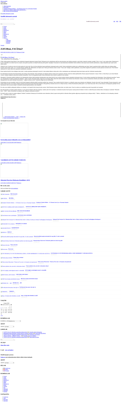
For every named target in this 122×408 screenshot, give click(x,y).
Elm (7, 39)
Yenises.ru (19, 52)
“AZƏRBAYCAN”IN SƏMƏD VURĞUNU (13, 160)
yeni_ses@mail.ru (9, 350)
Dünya (4, 31)
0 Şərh (22, 52)
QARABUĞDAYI (15, 227)
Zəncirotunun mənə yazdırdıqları (25, 215)
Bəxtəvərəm (10, 249)
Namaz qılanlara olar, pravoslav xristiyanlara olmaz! (37, 266)
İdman (4, 35)
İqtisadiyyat (6, 30)
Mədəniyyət (6, 34)
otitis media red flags (34, 337)
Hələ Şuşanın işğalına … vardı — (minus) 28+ (14, 116)
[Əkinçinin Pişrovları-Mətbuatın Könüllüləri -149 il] (14, 177)
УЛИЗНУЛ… (12, 291)
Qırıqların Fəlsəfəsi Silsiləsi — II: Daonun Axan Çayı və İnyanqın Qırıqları (20, 8)
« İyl (2, 315)
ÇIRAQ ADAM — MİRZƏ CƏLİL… (12, 335)
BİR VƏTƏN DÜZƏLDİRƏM (10, 11)
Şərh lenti (5, 400)
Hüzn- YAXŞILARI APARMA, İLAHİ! (29, 295)
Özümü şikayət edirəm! (18, 257)
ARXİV (2, 362)
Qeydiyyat (5, 397)
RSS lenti (5, 399)
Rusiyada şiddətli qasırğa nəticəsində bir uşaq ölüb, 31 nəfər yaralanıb (49, 236)
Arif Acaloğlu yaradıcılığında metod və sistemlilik (35, 270)
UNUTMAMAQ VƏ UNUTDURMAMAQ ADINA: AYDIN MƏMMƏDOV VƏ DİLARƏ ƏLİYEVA (71, 253)
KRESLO (9, 232)
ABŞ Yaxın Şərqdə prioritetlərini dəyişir (29, 278)
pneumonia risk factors (35, 334)
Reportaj (8, 43)
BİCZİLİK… (6, 7)
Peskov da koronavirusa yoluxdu (11, 118)
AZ (114, 21)
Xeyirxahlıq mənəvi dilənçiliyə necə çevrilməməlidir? (16, 139)
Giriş (4, 398)
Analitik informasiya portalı (9, 16)
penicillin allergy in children (30, 335)
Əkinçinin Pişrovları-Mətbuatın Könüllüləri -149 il (15, 180)
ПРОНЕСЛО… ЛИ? (17, 282)
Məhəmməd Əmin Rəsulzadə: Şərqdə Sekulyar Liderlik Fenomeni (18, 333)
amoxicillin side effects (41, 333)
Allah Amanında (7, 6)
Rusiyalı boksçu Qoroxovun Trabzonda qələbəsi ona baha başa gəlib (47, 240)
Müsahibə (8, 41)
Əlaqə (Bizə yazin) (5, 345)
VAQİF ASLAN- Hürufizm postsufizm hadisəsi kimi (15, 332)
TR (120, 21)
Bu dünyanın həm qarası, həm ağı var (28, 287)
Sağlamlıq (8, 40)
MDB (4, 32)
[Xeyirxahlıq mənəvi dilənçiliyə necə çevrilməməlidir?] (14, 137)
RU (117, 21)
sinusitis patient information (36, 332)
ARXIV (2, 326)
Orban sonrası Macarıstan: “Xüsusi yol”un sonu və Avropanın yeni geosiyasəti (54, 261)
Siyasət (5, 26)
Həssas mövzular (14, 244)
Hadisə (4, 29)
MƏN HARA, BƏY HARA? (22, 274)
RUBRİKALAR (4, 321)
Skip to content (4, 1)
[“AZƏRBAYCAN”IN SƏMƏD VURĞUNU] (14, 157)
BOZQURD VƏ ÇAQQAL (21, 223)
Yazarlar (5, 36)
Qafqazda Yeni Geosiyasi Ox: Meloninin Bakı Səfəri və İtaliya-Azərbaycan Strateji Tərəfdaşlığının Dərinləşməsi (76, 219)
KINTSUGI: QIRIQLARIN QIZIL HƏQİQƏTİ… (14, 10)
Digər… (5, 37)
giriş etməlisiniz (14, 188)
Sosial (4, 27)
